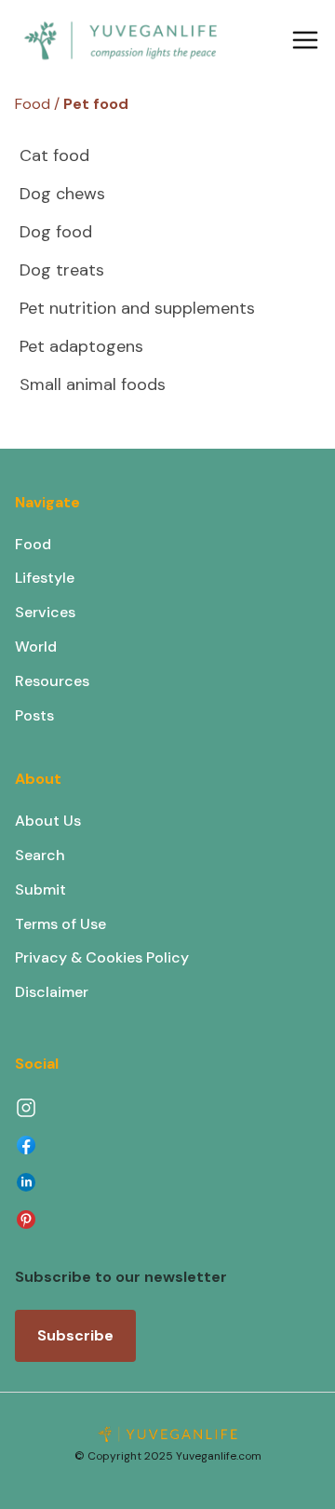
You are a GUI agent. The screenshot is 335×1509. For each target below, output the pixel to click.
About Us (48, 820)
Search (40, 855)
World (36, 646)
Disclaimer (51, 992)
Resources (52, 681)
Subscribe (75, 1335)
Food (33, 544)
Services (45, 612)
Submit (40, 889)
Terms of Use (60, 924)
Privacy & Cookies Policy (102, 957)
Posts (34, 715)
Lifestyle (44, 577)
